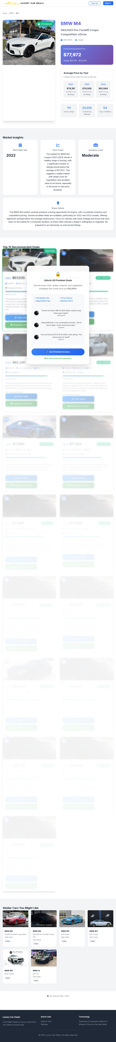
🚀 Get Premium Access (58, 352)
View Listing (22, 318)
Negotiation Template (22, 325)
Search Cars (46, 1021)
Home (5, 13)
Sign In (108, 3)
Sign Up (94, 3)
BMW (12, 13)
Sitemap (44, 1024)
